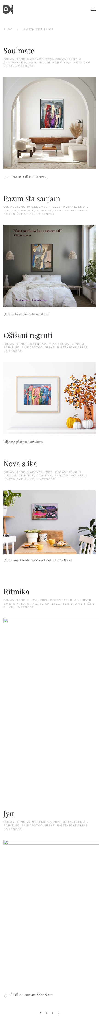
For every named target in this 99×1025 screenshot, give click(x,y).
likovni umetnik (18, 210)
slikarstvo (57, 62)
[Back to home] (8, 9)
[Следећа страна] (58, 1013)
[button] (93, 9)
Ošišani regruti (27, 335)
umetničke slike (18, 213)
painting (37, 62)
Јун (8, 813)
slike (83, 210)
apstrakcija (14, 62)
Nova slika (20, 463)
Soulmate (18, 50)
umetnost (24, 66)
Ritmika (16, 591)
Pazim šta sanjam (31, 198)
